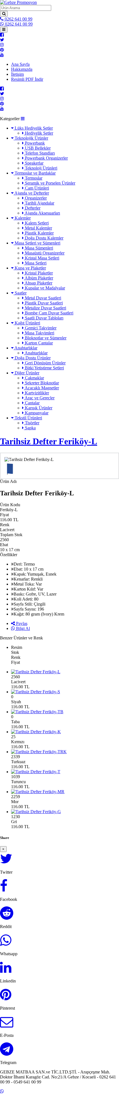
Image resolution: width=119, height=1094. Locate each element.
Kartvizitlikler (36, 392)
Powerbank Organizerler (46, 158)
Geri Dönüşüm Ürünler (45, 363)
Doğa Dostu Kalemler (43, 238)
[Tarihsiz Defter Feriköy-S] (65, 691)
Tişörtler (31, 422)
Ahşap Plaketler (38, 283)
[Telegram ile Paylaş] (6, 1052)
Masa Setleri (35, 263)
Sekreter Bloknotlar (41, 382)
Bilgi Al (22, 628)
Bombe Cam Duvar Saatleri (48, 313)
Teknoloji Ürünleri (40, 168)
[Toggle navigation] (3, 29)
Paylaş (21, 623)
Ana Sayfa (20, 64)
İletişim (17, 74)
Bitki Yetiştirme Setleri (44, 367)
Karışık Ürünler (38, 407)
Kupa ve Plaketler (30, 268)
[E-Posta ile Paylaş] (6, 1025)
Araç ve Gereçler (39, 397)
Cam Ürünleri (36, 188)
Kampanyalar (36, 412)
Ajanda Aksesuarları (42, 213)
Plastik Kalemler (39, 233)
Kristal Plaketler (38, 273)
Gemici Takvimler (40, 328)
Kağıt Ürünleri (27, 323)
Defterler (32, 208)
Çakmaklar (34, 377)
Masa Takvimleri (39, 333)
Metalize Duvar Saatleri (45, 308)
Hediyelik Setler (38, 133)
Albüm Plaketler (38, 278)
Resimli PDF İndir (27, 79)
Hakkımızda (21, 69)
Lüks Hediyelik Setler (33, 128)
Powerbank (34, 143)
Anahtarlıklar (25, 348)
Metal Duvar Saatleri (42, 298)
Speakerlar (33, 163)
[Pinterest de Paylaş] (5, 997)
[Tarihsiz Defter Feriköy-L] (65, 671)
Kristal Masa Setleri (41, 258)
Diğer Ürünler (26, 372)
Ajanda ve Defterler (31, 193)
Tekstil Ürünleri (28, 417)
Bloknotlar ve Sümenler (45, 338)
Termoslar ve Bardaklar (35, 173)
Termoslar (33, 178)
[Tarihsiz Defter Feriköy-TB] (65, 711)
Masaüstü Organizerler (44, 253)
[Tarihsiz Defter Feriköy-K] (65, 731)
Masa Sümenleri (38, 248)
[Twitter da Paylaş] (6, 861)
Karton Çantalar (38, 343)
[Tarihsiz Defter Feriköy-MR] (65, 791)
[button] (23, 118)
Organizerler (35, 198)
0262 (18, 19)
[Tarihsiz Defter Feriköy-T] (65, 771)
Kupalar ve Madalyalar (44, 288)
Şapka (30, 427)
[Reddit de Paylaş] (6, 916)
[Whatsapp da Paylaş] (5, 943)
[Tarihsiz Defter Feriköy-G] (65, 811)
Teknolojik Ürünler (31, 138)
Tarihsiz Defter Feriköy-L (48, 441)
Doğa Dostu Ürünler (32, 358)
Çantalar (32, 402)
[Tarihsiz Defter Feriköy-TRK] (65, 751)
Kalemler (22, 218)
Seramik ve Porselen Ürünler (49, 183)
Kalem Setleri (36, 223)
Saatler (20, 293)
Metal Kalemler (38, 228)
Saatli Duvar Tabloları (43, 318)
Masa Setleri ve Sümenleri (37, 243)
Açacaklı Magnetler (41, 387)
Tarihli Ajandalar (39, 203)
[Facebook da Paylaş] (3, 889)
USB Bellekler (37, 148)
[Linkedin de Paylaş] (5, 970)
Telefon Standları (39, 153)
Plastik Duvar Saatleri (43, 303)
